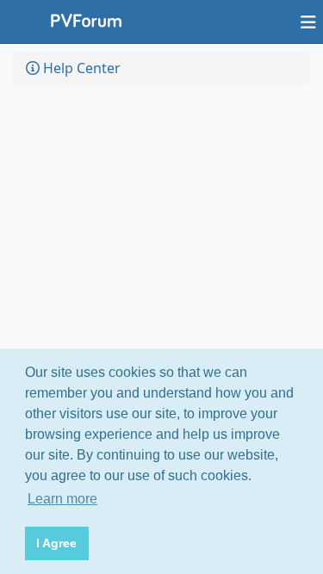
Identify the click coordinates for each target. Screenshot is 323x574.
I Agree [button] (56, 543)
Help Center (80, 68)
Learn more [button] (62, 498)
